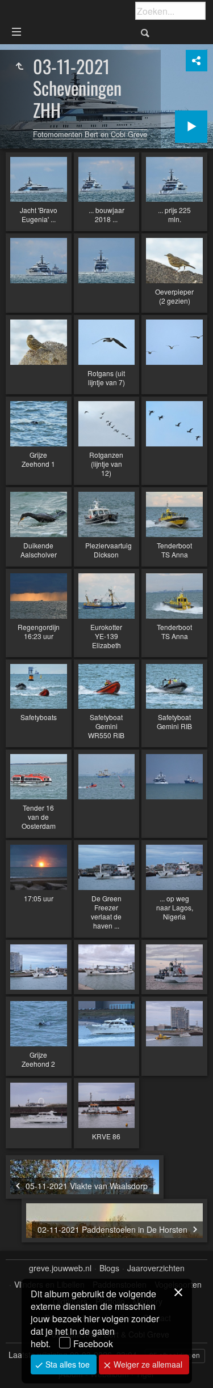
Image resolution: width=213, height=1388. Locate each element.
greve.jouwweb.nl (60, 1268)
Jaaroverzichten (156, 1268)
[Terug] (19, 66)
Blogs (109, 1268)
